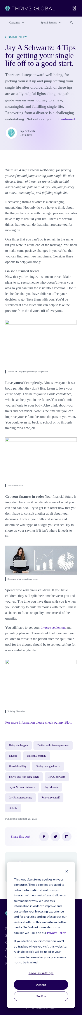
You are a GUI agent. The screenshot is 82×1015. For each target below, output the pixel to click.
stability (13, 808)
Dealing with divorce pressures (53, 745)
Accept (41, 984)
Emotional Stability (36, 755)
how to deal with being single (24, 776)
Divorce (13, 755)
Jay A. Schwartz (57, 776)
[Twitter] (55, 836)
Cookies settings (41, 973)
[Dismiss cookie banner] (66, 871)
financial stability (17, 766)
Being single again (18, 745)
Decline (41, 996)
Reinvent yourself (50, 797)
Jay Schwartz (51, 787)
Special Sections (49, 22)
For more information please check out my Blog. (38, 722)
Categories (14, 22)
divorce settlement (53, 627)
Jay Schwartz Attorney (20, 797)
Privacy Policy (56, 932)
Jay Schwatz (27, 131)
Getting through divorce (48, 766)
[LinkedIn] (67, 836)
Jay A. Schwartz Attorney (22, 787)
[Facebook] (44, 836)
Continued (66, 119)
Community (16, 37)
